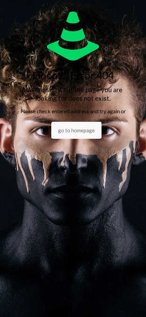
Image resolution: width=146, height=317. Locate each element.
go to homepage (76, 130)
